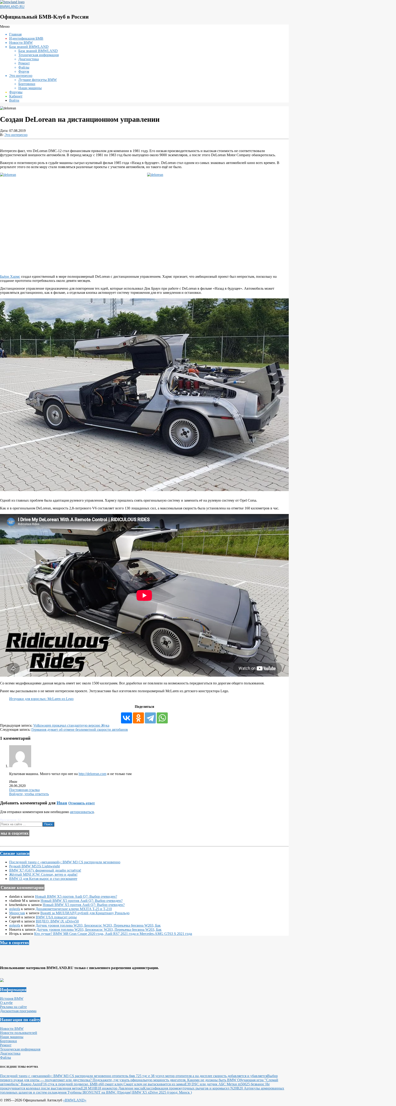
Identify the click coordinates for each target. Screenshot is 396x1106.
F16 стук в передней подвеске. (65, 1084)
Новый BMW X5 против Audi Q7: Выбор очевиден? (76, 896)
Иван (62, 802)
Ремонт (5, 1045)
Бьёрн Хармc (10, 276)
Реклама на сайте (13, 1007)
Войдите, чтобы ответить (29, 794)
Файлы (5, 1057)
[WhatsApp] (162, 717)
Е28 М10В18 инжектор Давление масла (112, 1088)
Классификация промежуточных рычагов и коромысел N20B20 (193, 1088)
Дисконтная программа (18, 1011)
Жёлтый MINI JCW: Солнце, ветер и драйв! (43, 874)
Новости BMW (12, 1029)
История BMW (11, 998)
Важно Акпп (31, 1084)
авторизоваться (82, 812)
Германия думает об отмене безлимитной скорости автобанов (79, 729)
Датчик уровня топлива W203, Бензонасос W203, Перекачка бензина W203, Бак (98, 925)
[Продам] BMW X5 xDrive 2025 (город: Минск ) (154, 1092)
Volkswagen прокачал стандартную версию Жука (71, 725)
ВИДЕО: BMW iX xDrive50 (57, 921)
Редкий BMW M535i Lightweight (34, 866)
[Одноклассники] (138, 717)
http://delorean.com (92, 774)
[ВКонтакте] (126, 717)
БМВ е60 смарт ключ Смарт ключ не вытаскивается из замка (137, 1084)
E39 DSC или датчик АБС (206, 1084)
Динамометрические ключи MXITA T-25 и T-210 (74, 909)
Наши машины (11, 1037)
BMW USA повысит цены (56, 917)
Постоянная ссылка (24, 790)
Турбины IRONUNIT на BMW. (92, 1092)
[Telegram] (150, 717)
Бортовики (8, 1041)
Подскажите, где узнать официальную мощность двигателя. (140, 1080)
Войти (14, 100)
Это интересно (16, 135)
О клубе (6, 1003)
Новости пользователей (18, 1033)
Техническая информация (20, 1049)
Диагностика (10, 1053)
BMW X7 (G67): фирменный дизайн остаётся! (45, 870)
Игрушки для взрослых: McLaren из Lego (41, 699)
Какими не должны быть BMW (212, 1080)
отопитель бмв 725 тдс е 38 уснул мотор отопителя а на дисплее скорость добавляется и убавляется (189, 1076)
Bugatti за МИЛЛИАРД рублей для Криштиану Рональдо (84, 913)
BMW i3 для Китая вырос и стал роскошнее (43, 879)
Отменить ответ (81, 803)
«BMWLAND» (74, 1100)
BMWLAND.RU (12, 6)
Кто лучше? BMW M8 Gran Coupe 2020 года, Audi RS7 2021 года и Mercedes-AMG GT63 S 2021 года (113, 934)
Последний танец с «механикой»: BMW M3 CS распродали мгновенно (64, 862)
